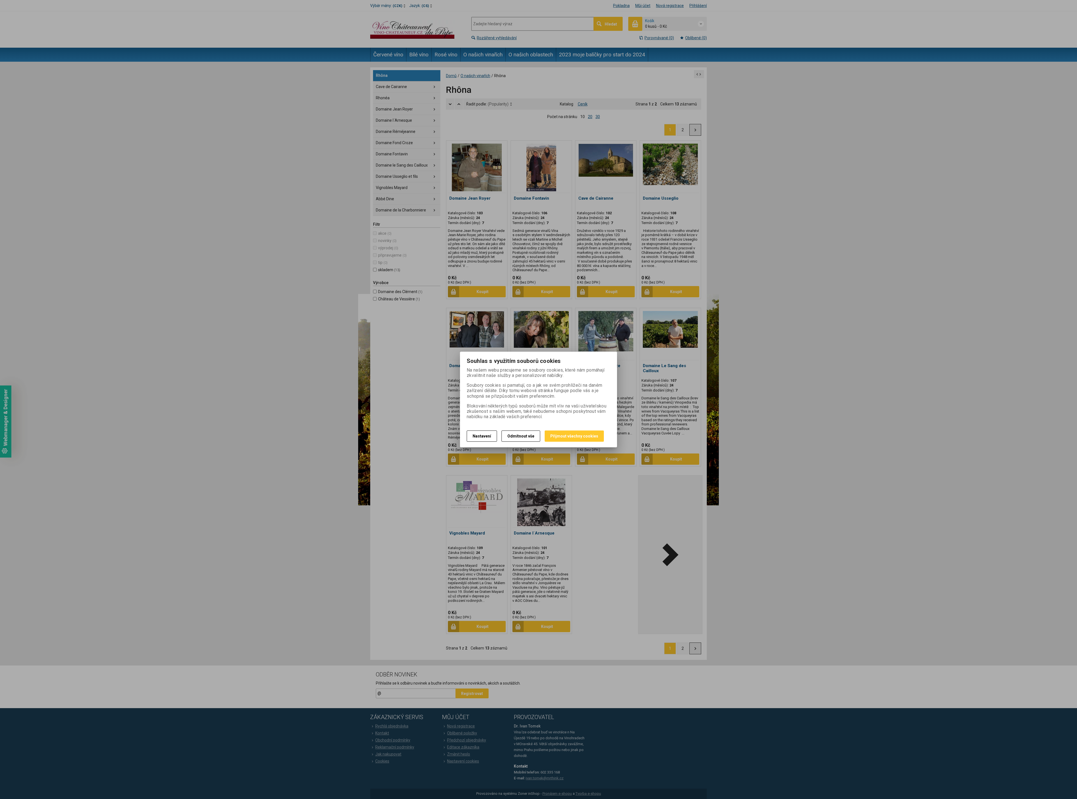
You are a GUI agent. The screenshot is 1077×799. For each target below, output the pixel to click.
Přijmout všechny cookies (574, 436)
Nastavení (482, 436)
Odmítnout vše (520, 436)
